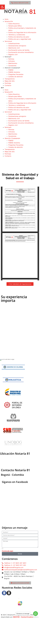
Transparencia (10, 79)
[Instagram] (9, 593)
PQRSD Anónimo (14, 72)
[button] (20, 87)
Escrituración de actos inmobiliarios (21, 52)
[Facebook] (4, 593)
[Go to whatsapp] (35, 613)
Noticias (11, 59)
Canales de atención (15, 76)
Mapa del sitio (10, 81)
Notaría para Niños (15, 26)
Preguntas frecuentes (15, 74)
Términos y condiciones (16, 35)
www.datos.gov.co (8, 608)
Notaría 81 (8, 21)
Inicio (6, 19)
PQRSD (10, 70)
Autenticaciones (14, 43)
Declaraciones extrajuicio (17, 46)
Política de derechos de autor (18, 37)
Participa (8, 83)
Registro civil (12, 54)
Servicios (8, 41)
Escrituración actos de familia (18, 50)
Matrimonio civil (14, 48)
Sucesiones (12, 65)
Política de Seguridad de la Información (22, 32)
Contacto (8, 85)
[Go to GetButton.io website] (36, 617)
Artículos (11, 61)
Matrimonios (12, 63)
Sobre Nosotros (14, 24)
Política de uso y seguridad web (19, 39)
